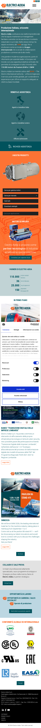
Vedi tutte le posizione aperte (20, 611)
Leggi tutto (5, 462)
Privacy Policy (5, 716)
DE (38, 1)
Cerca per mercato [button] (10, 196)
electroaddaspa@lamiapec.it (12, 704)
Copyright (4, 714)
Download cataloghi (10, 206)
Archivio (20, 554)
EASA (32, 71)
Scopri (20, 683)
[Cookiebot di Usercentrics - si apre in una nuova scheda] (30, 324)
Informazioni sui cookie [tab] (31, 330)
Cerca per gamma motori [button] (12, 190)
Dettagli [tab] (16, 330)
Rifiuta (20, 402)
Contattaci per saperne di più (20, 258)
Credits (3, 720)
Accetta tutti (20, 389)
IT (34, 1)
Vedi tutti (7, 201)
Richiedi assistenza (22, 146)
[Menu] (34, 6)
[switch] (36, 368)
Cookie (3, 718)
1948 (19, 45)
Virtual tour (7, 583)
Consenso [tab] (6, 330)
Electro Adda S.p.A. (13, 5)
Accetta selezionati (20, 395)
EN (36, 1)
